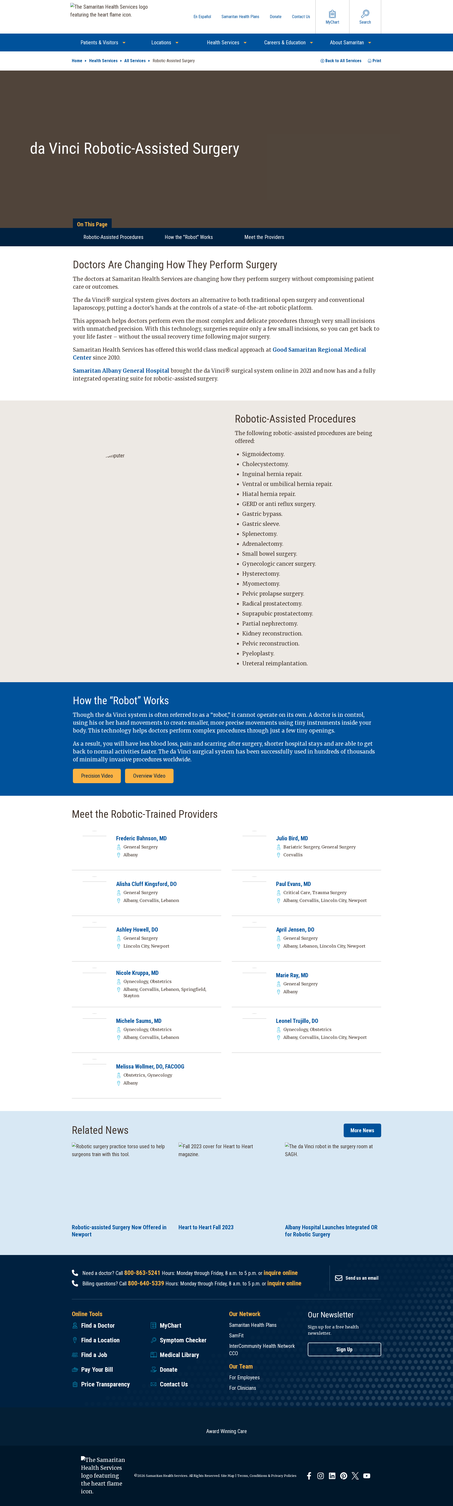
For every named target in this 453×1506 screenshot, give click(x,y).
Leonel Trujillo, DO (297, 1021)
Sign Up (344, 1349)
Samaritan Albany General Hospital (121, 370)
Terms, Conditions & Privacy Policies (266, 1476)
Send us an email (362, 1278)
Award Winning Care (226, 1431)
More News (362, 1130)
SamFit (236, 1335)
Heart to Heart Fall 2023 (206, 1227)
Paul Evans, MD (293, 884)
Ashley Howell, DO (137, 929)
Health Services (103, 60)
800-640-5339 (146, 1283)
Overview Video (149, 776)
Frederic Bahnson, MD (141, 838)
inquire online (281, 1273)
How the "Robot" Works (189, 237)
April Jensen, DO (295, 929)
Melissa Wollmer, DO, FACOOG (150, 1066)
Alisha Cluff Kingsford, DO (146, 884)
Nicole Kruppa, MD (137, 973)
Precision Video (97, 776)
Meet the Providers (264, 237)
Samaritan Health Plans (253, 1325)
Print (377, 60)
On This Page (92, 224)
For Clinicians (242, 1388)
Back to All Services (343, 60)
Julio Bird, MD (292, 838)
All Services (135, 60)
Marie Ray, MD (292, 975)
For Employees (244, 1377)
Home (77, 60)
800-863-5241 (142, 1273)
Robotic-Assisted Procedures (113, 237)
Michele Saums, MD (138, 1021)
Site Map (227, 1476)
